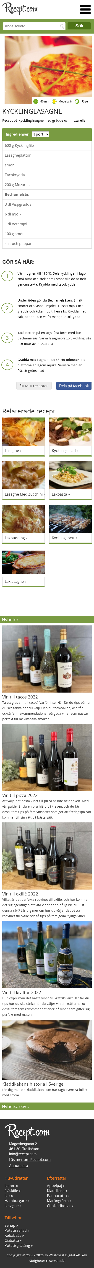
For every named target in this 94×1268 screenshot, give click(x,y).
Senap (10, 1225)
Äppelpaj (54, 1185)
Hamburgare (16, 1200)
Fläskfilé (11, 1190)
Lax (7, 1195)
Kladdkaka (56, 1190)
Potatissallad (16, 1230)
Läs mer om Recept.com (30, 1159)
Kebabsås (13, 1235)
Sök (79, 25)
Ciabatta (12, 1240)
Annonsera (18, 1165)
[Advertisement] (44, 597)
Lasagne (12, 1205)
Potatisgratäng (17, 1245)
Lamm (10, 1185)
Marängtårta (58, 1200)
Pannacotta (57, 1195)
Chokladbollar (59, 1205)
